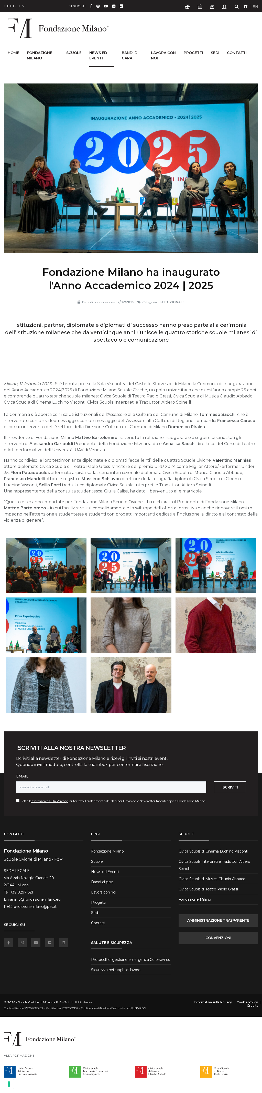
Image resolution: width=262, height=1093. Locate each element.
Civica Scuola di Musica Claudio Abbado (212, 879)
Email (22, 776)
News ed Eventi (98, 55)
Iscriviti (230, 787)
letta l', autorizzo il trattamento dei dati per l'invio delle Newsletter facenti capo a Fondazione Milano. (112, 801)
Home (13, 52)
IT (246, 6)
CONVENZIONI (218, 938)
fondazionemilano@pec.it (35, 906)
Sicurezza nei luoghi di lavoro (115, 970)
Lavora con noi (163, 55)
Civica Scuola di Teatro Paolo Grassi (208, 889)
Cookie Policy (247, 1002)
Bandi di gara (130, 55)
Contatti (237, 52)
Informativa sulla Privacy (49, 801)
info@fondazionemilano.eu (37, 899)
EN (255, 6)
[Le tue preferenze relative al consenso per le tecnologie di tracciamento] (9, 1084)
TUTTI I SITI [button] (12, 6)
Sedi (215, 52)
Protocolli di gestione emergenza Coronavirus (130, 959)
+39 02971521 (21, 892)
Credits (252, 1005)
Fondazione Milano (39, 55)
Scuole (74, 52)
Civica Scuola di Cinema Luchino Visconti (213, 851)
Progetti (193, 52)
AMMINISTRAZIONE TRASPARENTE (218, 920)
